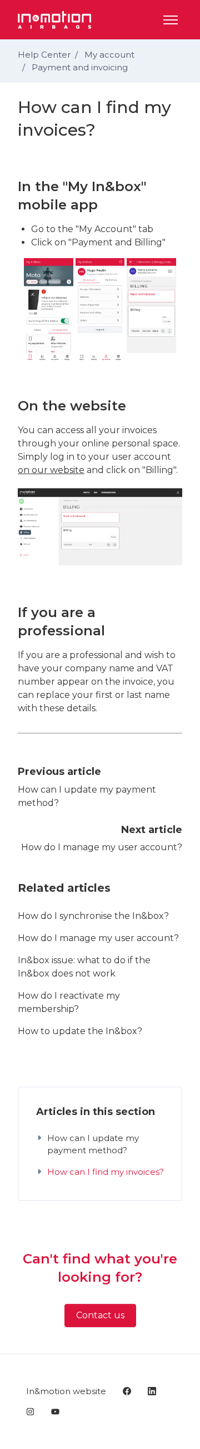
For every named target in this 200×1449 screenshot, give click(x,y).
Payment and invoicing (80, 67)
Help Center (44, 54)
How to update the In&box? (80, 1031)
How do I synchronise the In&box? (93, 916)
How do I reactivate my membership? (69, 1002)
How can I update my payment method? (93, 1144)
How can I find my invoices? (105, 1172)
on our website (51, 470)
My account (109, 54)
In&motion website (66, 1391)
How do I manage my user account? (101, 847)
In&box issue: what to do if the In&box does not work (84, 967)
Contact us (100, 1315)
